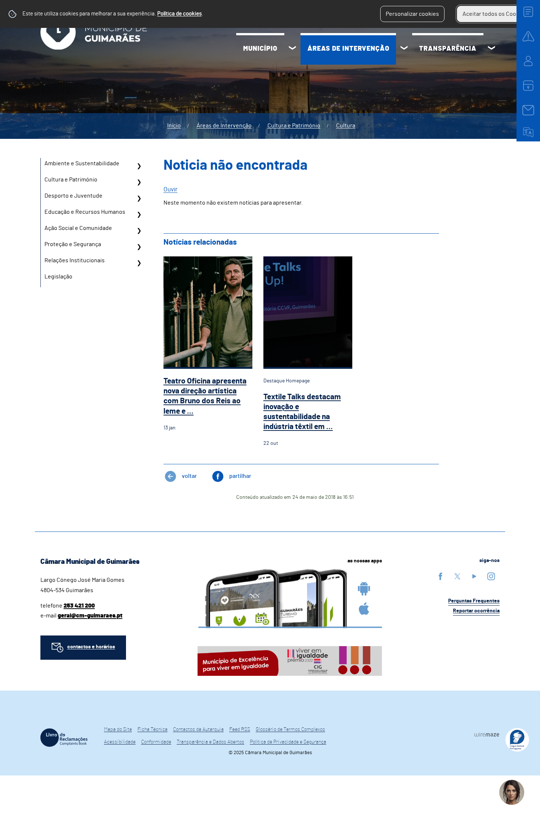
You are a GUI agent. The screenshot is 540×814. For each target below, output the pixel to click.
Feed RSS (239, 729)
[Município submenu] (292, 49)
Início (174, 126)
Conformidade (156, 742)
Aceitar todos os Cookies (494, 14)
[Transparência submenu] (491, 49)
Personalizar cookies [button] (412, 14)
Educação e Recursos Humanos (84, 212)
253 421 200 (79, 606)
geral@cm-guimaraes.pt (90, 616)
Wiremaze (487, 734)
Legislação (58, 277)
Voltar (189, 476)
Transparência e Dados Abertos (210, 742)
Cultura (345, 126)
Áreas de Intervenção (348, 49)
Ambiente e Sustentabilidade (81, 163)
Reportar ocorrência (476, 610)
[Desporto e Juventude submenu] (139, 198)
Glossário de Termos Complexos (290, 729)
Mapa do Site (118, 729)
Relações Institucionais (74, 260)
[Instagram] (491, 576)
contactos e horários (91, 646)
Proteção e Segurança (72, 244)
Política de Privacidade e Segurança (288, 742)
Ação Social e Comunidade (78, 228)
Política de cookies (179, 14)
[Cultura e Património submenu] (139, 182)
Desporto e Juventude (73, 196)
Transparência (447, 49)
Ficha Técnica (152, 729)
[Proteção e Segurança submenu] (139, 247)
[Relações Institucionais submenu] (139, 263)
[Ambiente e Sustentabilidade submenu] (139, 166)
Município (260, 49)
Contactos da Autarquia (198, 729)
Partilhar (240, 476)
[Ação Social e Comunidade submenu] (139, 231)
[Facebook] (440, 576)
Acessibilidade (120, 742)
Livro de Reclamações (63, 737)
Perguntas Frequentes (474, 601)
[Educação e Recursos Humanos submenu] (139, 214)
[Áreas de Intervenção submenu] (404, 49)
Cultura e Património (293, 126)
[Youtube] (474, 576)
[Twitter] (457, 576)
